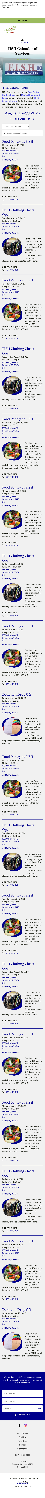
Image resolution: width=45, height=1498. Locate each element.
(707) (18, 1455)
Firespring (27, 1486)
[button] (39, 30)
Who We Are (22, 1433)
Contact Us (22, 1448)
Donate (24, 21)
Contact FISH (22, 1467)
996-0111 (25, 1455)
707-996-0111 (12, 199)
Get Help (23, 43)
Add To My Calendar (10, 160)
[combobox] (22, 36)
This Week (20, 119)
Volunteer (22, 1441)
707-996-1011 (12, 270)
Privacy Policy (22, 1482)
